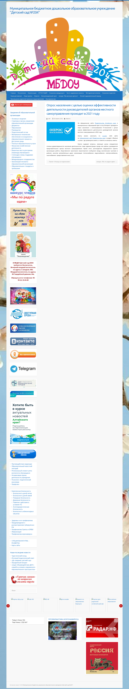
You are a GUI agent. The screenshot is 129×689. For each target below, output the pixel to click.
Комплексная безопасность (21, 491)
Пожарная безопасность (21, 498)
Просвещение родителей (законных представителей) (27, 99)
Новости (36, 96)
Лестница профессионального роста (22, 394)
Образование (16, 128)
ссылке (104, 136)
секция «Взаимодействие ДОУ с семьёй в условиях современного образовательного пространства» (23, 567)
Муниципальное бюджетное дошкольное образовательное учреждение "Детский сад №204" (62, 10)
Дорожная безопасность (21, 500)
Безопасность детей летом (22, 493)
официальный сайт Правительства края (92, 138)
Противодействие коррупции (22, 464)
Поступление (22, 93)
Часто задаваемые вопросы (75, 93)
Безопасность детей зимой (22, 495)
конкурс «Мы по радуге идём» (107, 161)
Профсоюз (15, 484)
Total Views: (16, 622)
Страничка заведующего (56, 93)
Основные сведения (19, 119)
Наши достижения (16, 96)
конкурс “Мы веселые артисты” (68, 96)
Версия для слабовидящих (23, 104)
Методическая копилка (93, 93)
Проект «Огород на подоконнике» (58, 161)
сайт (49, 118)
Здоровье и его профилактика (22, 520)
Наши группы (28, 96)
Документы (15, 125)
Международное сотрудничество (23, 159)
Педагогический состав (20, 132)
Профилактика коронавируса (22, 534)
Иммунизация (16, 532)
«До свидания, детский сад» (21, 560)
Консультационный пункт (49, 96)
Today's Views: (17, 620)
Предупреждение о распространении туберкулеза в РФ (23, 525)
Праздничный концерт (19, 562)
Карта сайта (16, 545)
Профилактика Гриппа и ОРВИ (22, 529)
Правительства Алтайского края (105, 123)
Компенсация (32, 93)
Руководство (16, 130)
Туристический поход (19, 556)
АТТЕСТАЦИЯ (42, 93)
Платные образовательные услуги (24, 143)
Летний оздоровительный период (90, 96)
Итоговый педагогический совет (23, 558)
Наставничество (51, 99)
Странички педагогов (108, 93)
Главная (13, 93)
